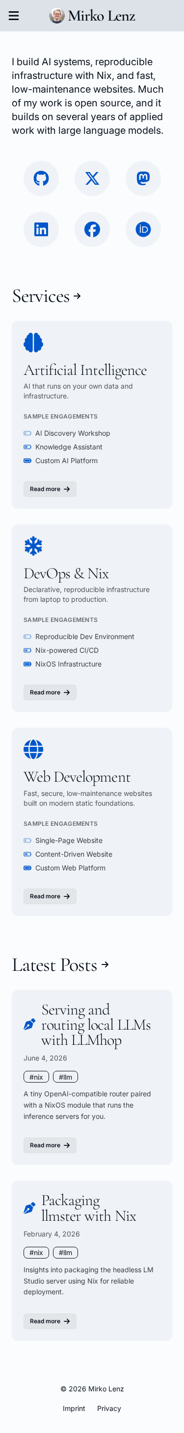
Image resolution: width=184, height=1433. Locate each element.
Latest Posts (54, 964)
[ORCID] (143, 229)
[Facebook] (92, 229)
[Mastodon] (143, 178)
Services (40, 295)
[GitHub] (41, 178)
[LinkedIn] (41, 229)
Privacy (109, 1408)
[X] (92, 178)
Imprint (74, 1408)
